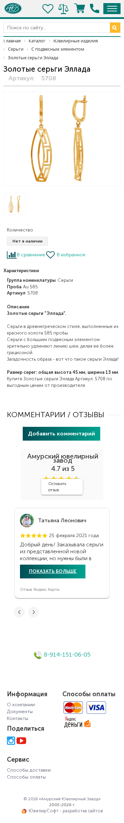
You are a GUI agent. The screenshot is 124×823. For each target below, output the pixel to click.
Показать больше (52, 571)
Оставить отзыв (57, 486)
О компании (21, 705)
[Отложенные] (48, 8)
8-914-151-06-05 (66, 654)
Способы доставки (29, 770)
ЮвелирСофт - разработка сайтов (66, 810)
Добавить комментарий (61, 433)
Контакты (17, 718)
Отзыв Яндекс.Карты (40, 589)
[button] (22, 535)
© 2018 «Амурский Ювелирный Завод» (62, 798)
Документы (20, 711)
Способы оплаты (26, 777)
